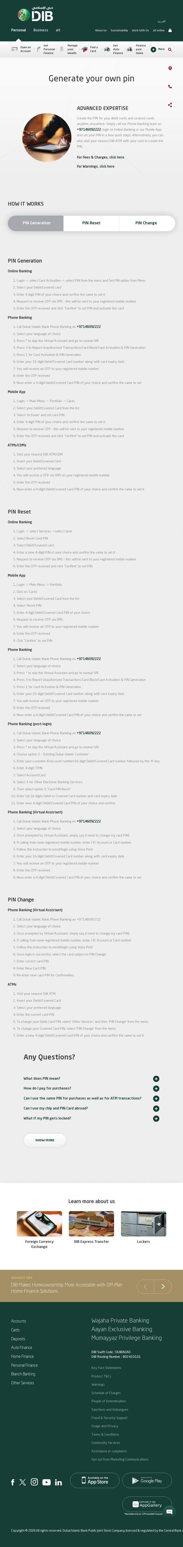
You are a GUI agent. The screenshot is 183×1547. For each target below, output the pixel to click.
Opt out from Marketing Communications (120, 1459)
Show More (44, 1140)
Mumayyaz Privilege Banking (127, 1337)
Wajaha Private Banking (120, 1320)
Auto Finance (21, 1347)
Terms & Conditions (105, 1434)
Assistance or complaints (109, 1451)
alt (58, 30)
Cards (15, 1329)
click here (116, 157)
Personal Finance (24, 1365)
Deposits (18, 1338)
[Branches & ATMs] (175, 69)
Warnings (98, 1384)
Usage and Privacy (105, 1426)
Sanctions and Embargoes (110, 1409)
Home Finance (22, 1356)
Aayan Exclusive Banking (122, 1328)
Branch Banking (23, 1373)
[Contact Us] (175, 87)
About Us (101, 30)
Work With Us (140, 30)
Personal (18, 30)
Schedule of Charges (106, 1393)
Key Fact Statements (106, 1368)
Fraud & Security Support (109, 1418)
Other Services (22, 1382)
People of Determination (109, 1401)
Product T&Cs (101, 1376)
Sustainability (119, 30)
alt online (158, 30)
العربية (162, 21)
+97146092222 (89, 130)
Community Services (106, 1443)
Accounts (18, 1320)
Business (40, 30)
